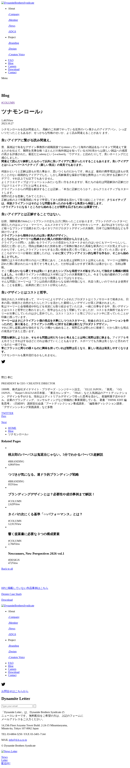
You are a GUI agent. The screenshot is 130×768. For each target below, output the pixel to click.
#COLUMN (8, 102)
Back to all (7, 568)
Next (4, 422)
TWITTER (7, 413)
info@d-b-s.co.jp (18, 739)
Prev (3, 416)
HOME (12, 428)
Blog (10, 431)
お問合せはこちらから (14, 691)
